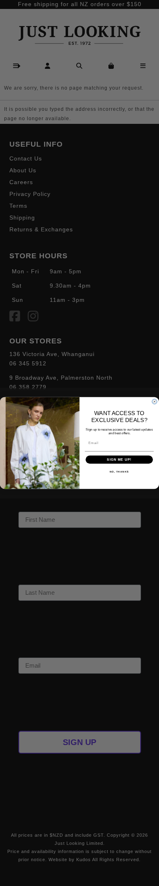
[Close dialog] (154, 401)
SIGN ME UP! (119, 460)
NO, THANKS (119, 471)
